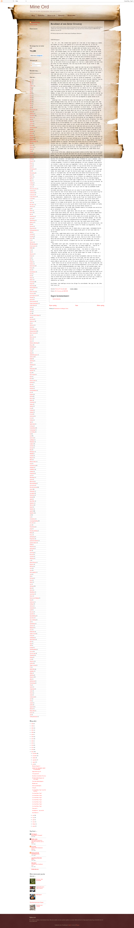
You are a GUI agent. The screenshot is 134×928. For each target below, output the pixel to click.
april (34, 819)
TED (31, 645)
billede (31, 145)
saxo (30, 574)
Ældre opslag (100, 305)
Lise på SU (33, 846)
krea (30, 392)
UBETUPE (65, 291)
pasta (31, 525)
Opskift (31, 507)
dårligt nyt (32, 222)
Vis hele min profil (33, 24)
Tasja (31, 643)
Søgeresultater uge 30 (36, 771)
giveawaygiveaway (33, 295)
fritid (31, 275)
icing (31, 350)
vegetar (31, 687)
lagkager (31, 406)
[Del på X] (74, 289)
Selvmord (32, 578)
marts (34, 821)
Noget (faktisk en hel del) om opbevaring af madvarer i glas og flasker (37, 841)
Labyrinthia (32, 402)
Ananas (31, 111)
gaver (31, 289)
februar (34, 824)
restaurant (32, 556)
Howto (31, 339)
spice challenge (33, 619)
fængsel (31, 283)
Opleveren (32, 505)
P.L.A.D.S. (32, 523)
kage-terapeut (32, 374)
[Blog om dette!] (72, 289)
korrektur (31, 388)
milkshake (32, 467)
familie (31, 238)
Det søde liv (32, 204)
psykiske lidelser (33, 542)
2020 (31, 99)
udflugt (31, 673)
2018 (31, 95)
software (31, 606)
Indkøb (31, 358)
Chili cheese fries (33, 188)
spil (30, 621)
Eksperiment (32, 228)
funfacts (31, 279)
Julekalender (32, 368)
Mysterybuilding (33, 483)
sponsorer (32, 625)
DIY (30, 214)
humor (31, 341)
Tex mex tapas (33, 653)
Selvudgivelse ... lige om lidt (38, 810)
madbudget (32, 439)
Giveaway (59, 291)
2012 (31, 82)
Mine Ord (39, 6)
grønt (31, 317)
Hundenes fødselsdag (34, 343)
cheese (31, 186)
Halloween (32, 325)
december (35, 753)
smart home (32, 594)
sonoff (31, 609)
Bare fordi (32, 137)
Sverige (31, 635)
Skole (31, 588)
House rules (32, 337)
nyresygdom (32, 493)
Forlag (31, 267)
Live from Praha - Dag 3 (37, 802)
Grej (31, 309)
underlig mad (32, 681)
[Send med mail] (71, 289)
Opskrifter (41, 15)
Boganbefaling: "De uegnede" (36, 835)
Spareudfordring (33, 615)
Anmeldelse (32, 115)
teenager (31, 647)
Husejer (31, 345)
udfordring (32, 675)
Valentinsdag (32, 683)
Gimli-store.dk (33, 291)
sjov (30, 584)
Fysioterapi (32, 281)
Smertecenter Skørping (34, 598)
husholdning (32, 347)
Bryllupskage (32, 169)
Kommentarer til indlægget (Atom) (61, 308)
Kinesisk (31, 386)
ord (62, 291)
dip (30, 208)
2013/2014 (32, 86)
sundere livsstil (33, 633)
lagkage (31, 404)
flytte (31, 260)
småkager (32, 604)
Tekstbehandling (33, 649)
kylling (31, 396)
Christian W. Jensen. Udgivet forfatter (40, 887)
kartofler (31, 382)
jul (30, 366)
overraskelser (32, 519)
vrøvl (31, 698)
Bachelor (31, 131)
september (35, 760)
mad (30, 436)
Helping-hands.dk (33, 331)
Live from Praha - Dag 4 (37, 799)
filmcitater (32, 254)
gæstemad (32, 319)
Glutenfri (31, 297)
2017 (31, 93)
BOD (31, 159)
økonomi (31, 708)
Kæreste (31, 398)
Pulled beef (32, 546)
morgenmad (32, 473)
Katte (31, 384)
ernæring (31, 234)
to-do (31, 659)
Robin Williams (33, 562)
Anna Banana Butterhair (36, 858)
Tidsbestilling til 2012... (35, 854)
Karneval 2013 (33, 380)
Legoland (32, 410)
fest (30, 250)
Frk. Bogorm (34, 834)
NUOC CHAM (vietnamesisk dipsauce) (37, 848)
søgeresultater (32, 639)
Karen (31, 378)
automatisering (33, 127)
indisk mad (32, 356)
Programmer (32, 538)
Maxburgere (32, 451)
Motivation (32, 481)
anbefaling (32, 113)
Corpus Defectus (33, 196)
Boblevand (32, 157)
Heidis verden (34, 839)
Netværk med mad (33, 487)
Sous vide (32, 612)
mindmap (32, 471)
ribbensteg (32, 558)
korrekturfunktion (33, 390)
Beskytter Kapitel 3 (36, 766)
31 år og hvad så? (35, 773)
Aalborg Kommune (33, 716)
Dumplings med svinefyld (39, 905)
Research (32, 554)
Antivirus (32, 117)
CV (30, 200)
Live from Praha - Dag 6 (37, 795)
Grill (31, 311)
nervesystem (32, 485)
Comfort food (32, 192)
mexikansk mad (33, 465)
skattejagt (32, 586)
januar (34, 826)
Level (31, 418)
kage (31, 372)
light (31, 422)
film (30, 252)
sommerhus (32, 608)
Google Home (32, 305)
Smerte (31, 596)
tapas (31, 641)
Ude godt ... (34, 787)
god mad (31, 299)
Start (76, 305)
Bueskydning (32, 173)
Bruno (31, 167)
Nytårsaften (32, 495)
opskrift (31, 511)
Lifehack (31, 420)
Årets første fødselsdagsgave (37, 781)
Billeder (31, 147)
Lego (31, 408)
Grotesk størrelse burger (34, 315)
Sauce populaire (33, 572)
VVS (31, 700)
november (35, 755)
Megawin (32, 457)
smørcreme (32, 602)
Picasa (31, 534)
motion (31, 479)
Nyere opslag (53, 305)
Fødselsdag (32, 285)
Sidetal (31, 582)
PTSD (31, 544)
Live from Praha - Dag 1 (37, 806)
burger (31, 175)
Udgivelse (32, 677)
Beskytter (61, 15)
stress (31, 629)
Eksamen (31, 226)
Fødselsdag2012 (33, 287)
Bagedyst (32, 135)
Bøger (31, 180)
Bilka (31, 143)
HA (30, 323)
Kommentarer (34, 65)
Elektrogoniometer (33, 230)
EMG (31, 232)
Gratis (31, 307)
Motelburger (32, 477)
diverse (31, 212)
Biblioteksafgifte (33, 141)
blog (30, 151)
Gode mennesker (33, 301)
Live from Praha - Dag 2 (37, 804)
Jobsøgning (32, 364)
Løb (30, 434)
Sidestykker (33, 863)
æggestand (32, 706)
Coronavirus (32, 194)
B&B (31, 129)
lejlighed (31, 412)
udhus (31, 679)
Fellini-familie (33, 246)
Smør (31, 600)
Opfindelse (32, 503)
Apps (31, 119)
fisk (30, 258)
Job (30, 362)
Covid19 (31, 198)
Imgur (31, 353)
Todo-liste (32, 661)
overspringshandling (34, 521)
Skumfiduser (32, 592)
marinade (32, 445)
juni (33, 815)
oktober (34, 757)
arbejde (31, 121)
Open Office (32, 501)
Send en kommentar (57, 299)
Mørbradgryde (39, 894)
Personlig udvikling (33, 530)
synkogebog (32, 637)
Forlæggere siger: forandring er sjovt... (37, 864)
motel (31, 475)
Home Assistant (33, 333)
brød (30, 171)
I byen (31, 349)
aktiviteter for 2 (33, 109)
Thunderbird (32, 655)
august (34, 762)
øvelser (31, 712)
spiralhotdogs (32, 623)
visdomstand (32, 697)
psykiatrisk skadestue (34, 540)
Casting (31, 184)
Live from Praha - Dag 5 (37, 797)
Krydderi (31, 394)
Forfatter (31, 264)
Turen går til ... (35, 808)
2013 (31, 84)
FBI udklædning (33, 244)
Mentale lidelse (33, 461)
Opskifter (32, 509)
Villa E (31, 693)
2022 (31, 103)
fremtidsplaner (33, 271)
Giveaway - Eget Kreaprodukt (39, 879)
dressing (31, 218)
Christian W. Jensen (35, 22)
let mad (31, 414)
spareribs (31, 613)
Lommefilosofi (33, 428)
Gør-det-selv (32, 321)
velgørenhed (32, 689)
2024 (31, 105)
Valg (31, 685)
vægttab (31, 702)
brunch (31, 165)
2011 (56, 291)
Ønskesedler (71, 15)
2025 (31, 107)
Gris (30, 313)
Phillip (31, 532)
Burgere (31, 177)
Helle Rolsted (32, 329)
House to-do (51, 15)
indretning (32, 360)
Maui (31, 449)
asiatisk (31, 123)
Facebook (32, 236)
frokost (31, 277)
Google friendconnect (34, 303)
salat (31, 568)
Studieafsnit (32, 631)
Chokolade (32, 190)
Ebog (31, 224)
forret (31, 269)
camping (31, 182)
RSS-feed (32, 566)
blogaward (32, 153)
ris (30, 560)
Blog (33, 15)
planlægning (32, 536)
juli (33, 764)
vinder (31, 695)
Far (30, 240)
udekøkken (32, 671)
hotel (31, 335)
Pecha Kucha (32, 526)
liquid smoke (32, 424)
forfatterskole (32, 265)
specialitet (32, 617)
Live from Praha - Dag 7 (37, 793)
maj (33, 817)
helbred (31, 327)
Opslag (33, 63)
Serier (31, 580)
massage (31, 447)
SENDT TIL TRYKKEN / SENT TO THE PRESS (38, 768)
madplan (31, 443)
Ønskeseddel (32, 710)
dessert (31, 202)
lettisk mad (32, 416)
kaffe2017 (32, 370)
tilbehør (31, 657)
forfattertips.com (35, 869)
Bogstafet (32, 161)
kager (31, 376)
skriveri (31, 590)
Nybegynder (32, 491)
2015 (31, 89)
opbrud (31, 499)
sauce (31, 570)
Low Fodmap (32, 432)
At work (31, 125)
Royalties (32, 564)
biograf (31, 149)
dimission (32, 206)
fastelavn (31, 242)
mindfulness (32, 469)
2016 (31, 91)
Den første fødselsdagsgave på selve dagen (38, 778)
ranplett (69, 925)
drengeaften (32, 216)
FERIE (31, 248)
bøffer (31, 178)
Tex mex (31, 651)
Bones (31, 163)
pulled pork (32, 548)
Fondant (31, 261)
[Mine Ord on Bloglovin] (36, 56)
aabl (30, 714)
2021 (31, 101)
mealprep (32, 455)
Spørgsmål (32, 627)
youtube (31, 704)
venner (31, 691)
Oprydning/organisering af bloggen (36, 902)
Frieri (31, 273)
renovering (32, 552)
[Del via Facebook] (75, 289)
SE (30, 576)
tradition (31, 663)
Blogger (31, 155)
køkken (31, 400)
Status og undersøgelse (36, 785)
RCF (31, 550)
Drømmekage (32, 220)
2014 (31, 88)
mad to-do (32, 437)
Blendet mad (34, 783)
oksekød (31, 497)
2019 (31, 97)
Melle (31, 459)
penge (31, 528)
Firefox (31, 256)
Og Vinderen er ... (35, 812)
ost (30, 517)
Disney (31, 210)
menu (31, 463)
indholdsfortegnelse (33, 354)
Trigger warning (33, 665)
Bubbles (32, 859)
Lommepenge (32, 430)
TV (30, 667)
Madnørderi (32, 441)
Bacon (31, 133)
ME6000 (31, 453)
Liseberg (31, 426)
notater (31, 489)
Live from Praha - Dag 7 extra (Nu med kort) (39, 790)
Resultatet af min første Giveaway (39, 776)
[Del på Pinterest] (76, 289)
